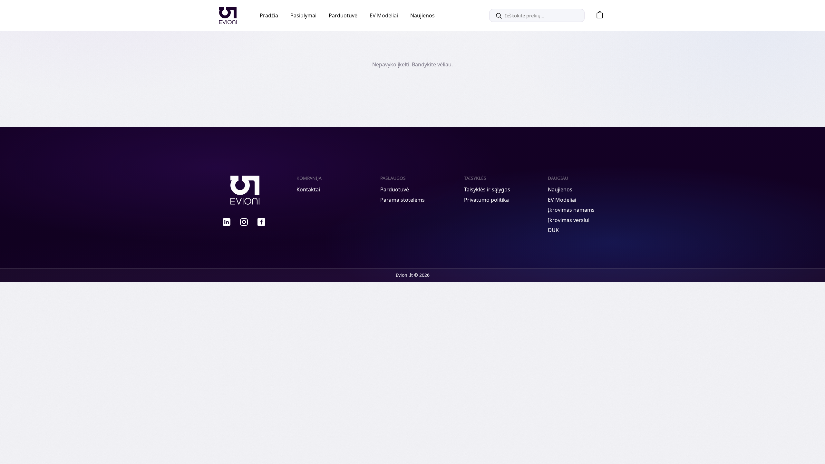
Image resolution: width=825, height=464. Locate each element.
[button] (597, 15)
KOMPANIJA (309, 178)
